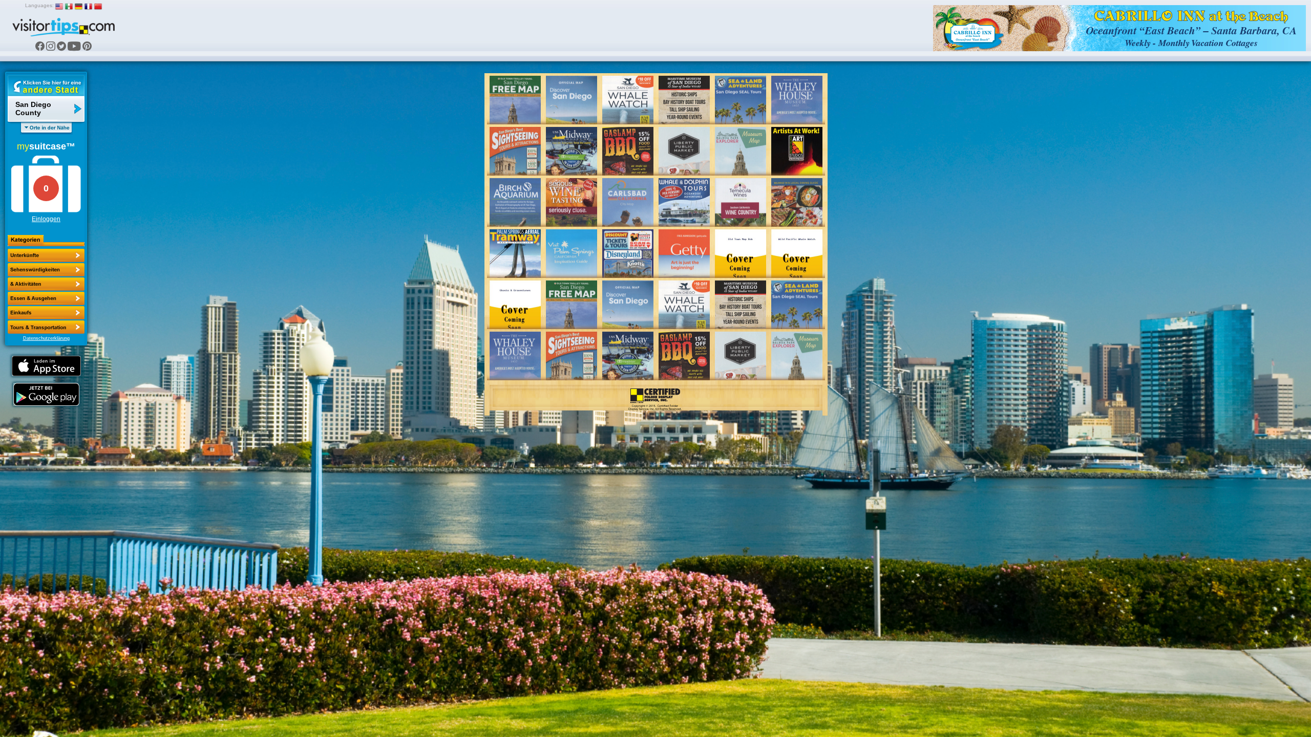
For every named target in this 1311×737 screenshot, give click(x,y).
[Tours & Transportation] (46, 312)
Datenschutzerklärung (46, 338)
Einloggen (46, 219)
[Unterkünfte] (46, 255)
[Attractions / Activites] (46, 269)
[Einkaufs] (46, 298)
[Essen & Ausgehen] (46, 284)
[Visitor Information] (46, 327)
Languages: (39, 5)
